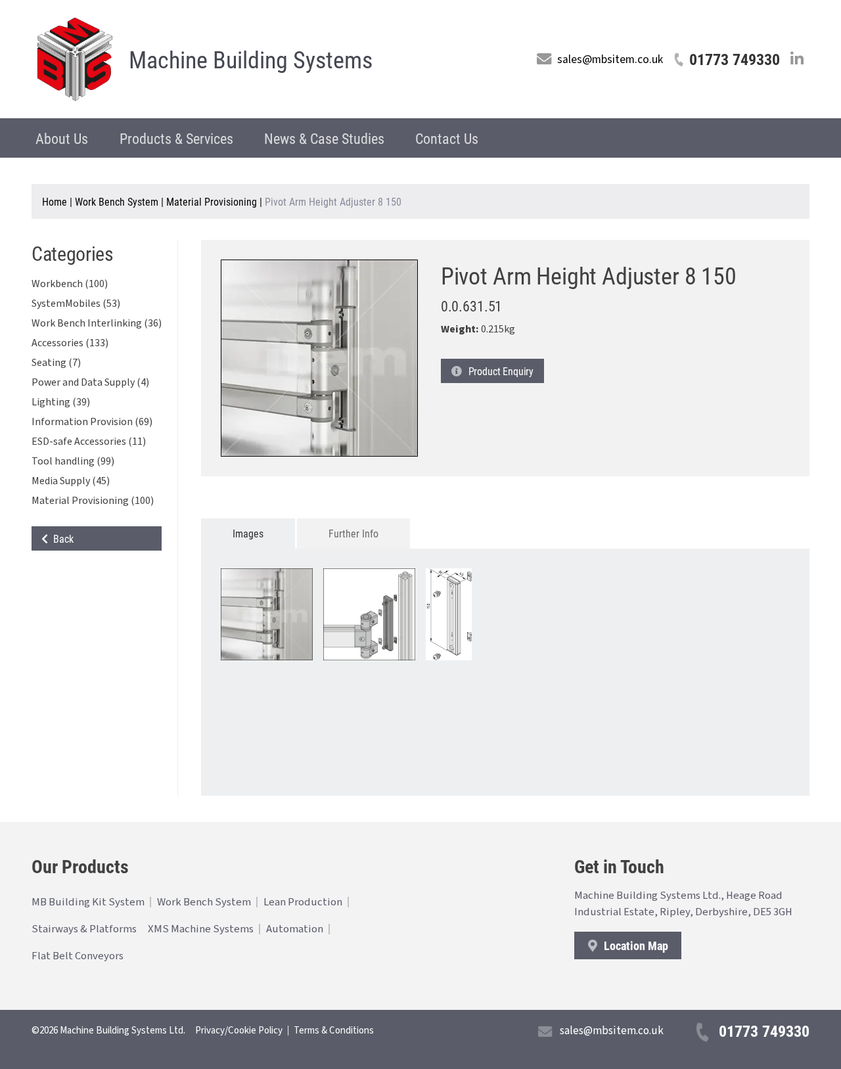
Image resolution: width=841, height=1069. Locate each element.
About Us (61, 138)
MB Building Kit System (88, 902)
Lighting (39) (61, 402)
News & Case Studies (324, 138)
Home (54, 201)
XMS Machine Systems (201, 929)
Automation (294, 929)
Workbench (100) (70, 284)
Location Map (634, 945)
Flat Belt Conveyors (78, 956)
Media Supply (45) (71, 481)
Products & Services (176, 138)
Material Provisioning (211, 201)
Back (61, 538)
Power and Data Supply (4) (90, 382)
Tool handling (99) (73, 461)
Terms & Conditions (334, 1030)
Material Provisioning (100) (93, 500)
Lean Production (302, 902)
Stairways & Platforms (84, 929)
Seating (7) (56, 362)
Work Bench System (116, 201)
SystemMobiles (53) (76, 303)
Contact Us (446, 138)
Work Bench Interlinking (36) (97, 323)
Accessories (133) (70, 343)
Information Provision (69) (92, 422)
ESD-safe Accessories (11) (89, 441)
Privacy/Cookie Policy (239, 1030)
